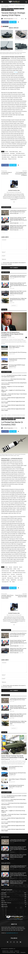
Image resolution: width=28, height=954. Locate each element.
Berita (20, 151)
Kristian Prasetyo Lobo (8, 18)
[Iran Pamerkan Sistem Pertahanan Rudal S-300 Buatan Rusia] (4, 360)
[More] (18, 22)
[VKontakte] (20, 942)
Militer (3, 10)
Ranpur (12, 10)
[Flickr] (14, 942)
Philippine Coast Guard (12, 158)
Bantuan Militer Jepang (13, 151)
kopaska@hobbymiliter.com (12, 933)
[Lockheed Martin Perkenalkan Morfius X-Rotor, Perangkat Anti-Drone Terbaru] (5, 212)
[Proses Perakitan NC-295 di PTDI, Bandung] (4, 354)
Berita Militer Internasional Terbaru (19, 155)
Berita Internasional (5, 153)
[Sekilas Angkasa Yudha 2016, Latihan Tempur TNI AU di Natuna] (4, 347)
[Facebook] (11, 942)
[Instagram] (17, 942)
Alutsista (6, 151)
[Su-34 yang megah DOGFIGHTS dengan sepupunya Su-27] (4, 366)
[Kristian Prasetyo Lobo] (2, 18)
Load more (14, 305)
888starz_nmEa (4, 390)
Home (2, 5)
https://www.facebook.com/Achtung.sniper (14, 192)
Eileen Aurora (4, 337)
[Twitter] (14, 201)
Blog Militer (6, 5)
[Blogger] (7, 942)
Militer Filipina (16, 8)
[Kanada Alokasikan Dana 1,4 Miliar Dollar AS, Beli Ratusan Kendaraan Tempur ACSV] (5, 300)
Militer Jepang (22, 8)
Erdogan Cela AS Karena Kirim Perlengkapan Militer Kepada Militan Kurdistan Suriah (12, 334)
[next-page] (4, 232)
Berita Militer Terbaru (6, 157)
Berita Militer (11, 5)
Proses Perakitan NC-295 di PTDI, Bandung (17, 352)
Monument (3, 386)
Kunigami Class (13, 157)
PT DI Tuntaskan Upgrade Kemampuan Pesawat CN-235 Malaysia (21, 174)
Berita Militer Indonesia (20, 153)
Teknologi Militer (7, 10)
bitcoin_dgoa (4, 394)
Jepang (15, 72)
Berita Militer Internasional (6, 155)
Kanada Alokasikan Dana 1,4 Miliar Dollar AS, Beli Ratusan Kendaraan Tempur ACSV (18, 300)
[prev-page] (2, 232)
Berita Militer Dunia (10, 8)
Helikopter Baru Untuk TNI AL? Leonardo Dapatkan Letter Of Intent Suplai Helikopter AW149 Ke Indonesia (18, 227)
